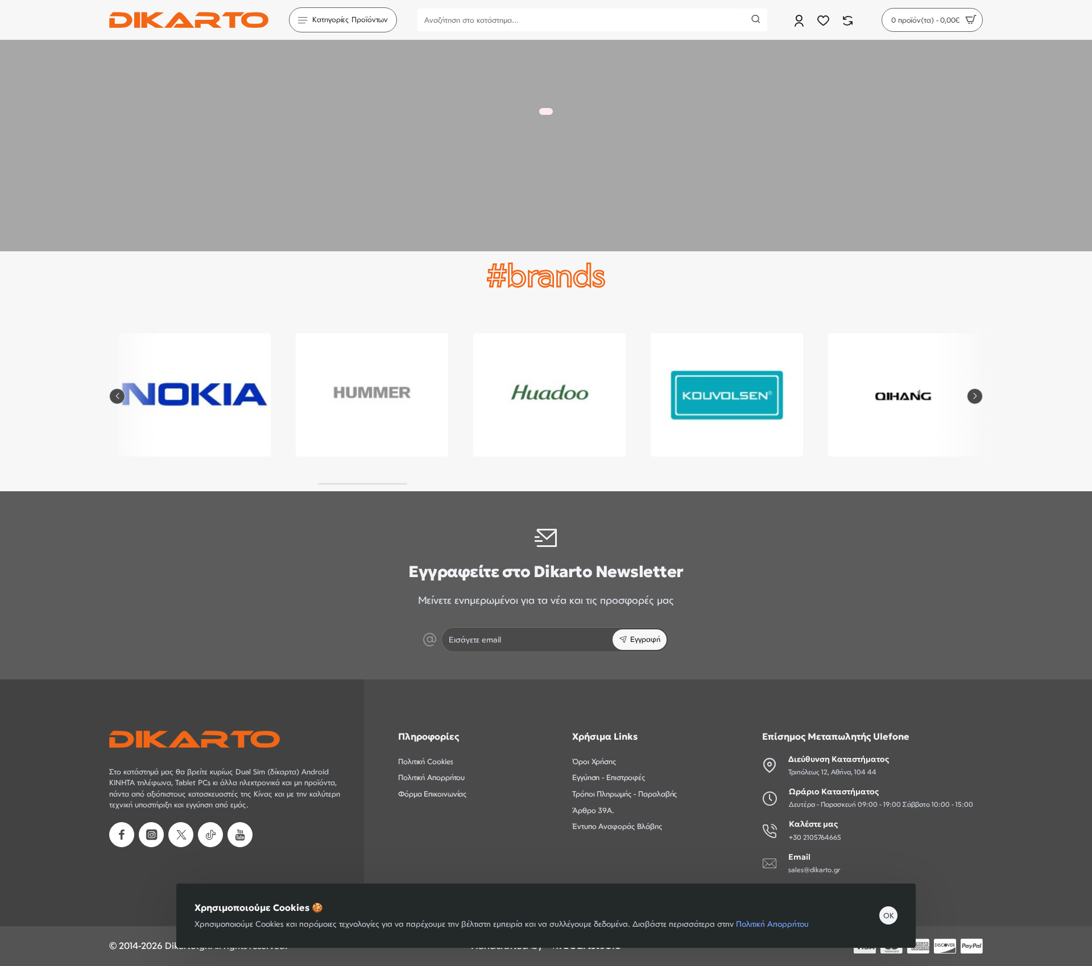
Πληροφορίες (428, 736)
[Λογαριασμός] (800, 20)
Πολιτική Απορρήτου (772, 923)
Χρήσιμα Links (605, 736)
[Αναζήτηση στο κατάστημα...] (755, 20)
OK (888, 915)
